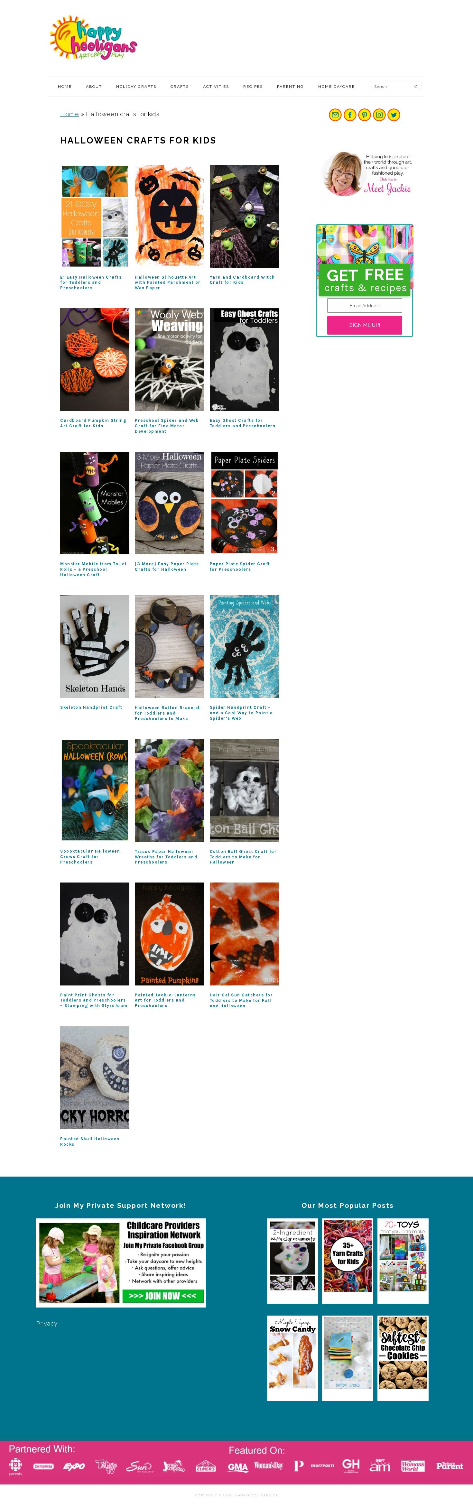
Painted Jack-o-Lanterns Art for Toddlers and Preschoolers (165, 1000)
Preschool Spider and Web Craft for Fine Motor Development (167, 426)
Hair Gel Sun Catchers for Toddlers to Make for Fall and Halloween (241, 1000)
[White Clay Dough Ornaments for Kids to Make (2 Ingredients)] (293, 1257)
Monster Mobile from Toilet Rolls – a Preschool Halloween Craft (93, 569)
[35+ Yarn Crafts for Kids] (348, 1257)
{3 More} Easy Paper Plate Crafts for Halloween (167, 566)
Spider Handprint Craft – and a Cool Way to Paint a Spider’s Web (241, 713)
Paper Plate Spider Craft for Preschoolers (240, 566)
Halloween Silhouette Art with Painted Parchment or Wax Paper (168, 283)
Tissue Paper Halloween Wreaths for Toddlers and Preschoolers (166, 857)
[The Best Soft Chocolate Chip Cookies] (403, 1354)
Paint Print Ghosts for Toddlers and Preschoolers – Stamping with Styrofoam (94, 1000)
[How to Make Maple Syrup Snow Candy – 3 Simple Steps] (293, 1354)
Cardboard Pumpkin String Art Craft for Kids (93, 423)
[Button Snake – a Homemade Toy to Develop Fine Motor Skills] (348, 1354)
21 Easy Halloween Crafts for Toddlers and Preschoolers (91, 283)
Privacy (47, 1323)
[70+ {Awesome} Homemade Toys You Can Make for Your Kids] (403, 1257)
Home (69, 113)
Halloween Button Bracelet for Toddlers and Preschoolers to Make (167, 713)
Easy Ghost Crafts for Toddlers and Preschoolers (243, 423)
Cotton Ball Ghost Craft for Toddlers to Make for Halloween (243, 857)
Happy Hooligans (96, 38)
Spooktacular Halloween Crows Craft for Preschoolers (90, 856)
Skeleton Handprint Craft (91, 707)
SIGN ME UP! (364, 325)
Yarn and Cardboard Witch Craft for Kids (242, 280)
